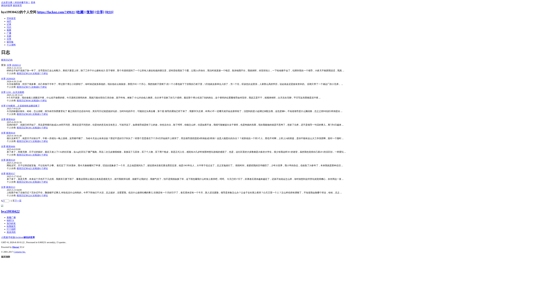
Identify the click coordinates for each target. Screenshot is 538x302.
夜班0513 (10, 187)
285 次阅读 (33, 114)
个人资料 (11, 45)
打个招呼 (11, 229)
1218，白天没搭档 (15, 92)
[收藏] (80, 12)
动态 (9, 21)
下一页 (18, 201)
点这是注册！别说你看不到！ (15, 2)
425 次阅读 (33, 168)
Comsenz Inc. (20, 252)
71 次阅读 (33, 87)
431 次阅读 (33, 155)
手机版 (11, 237)
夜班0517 (10, 173)
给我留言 (11, 226)
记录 (9, 24)
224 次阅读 (33, 195)
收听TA (10, 220)
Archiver (19, 237)
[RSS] (109, 12)
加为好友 (11, 223)
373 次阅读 (33, 141)
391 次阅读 (33, 128)
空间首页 (11, 18)
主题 (9, 36)
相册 (9, 30)
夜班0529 (10, 160)
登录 (33, 2)
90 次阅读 (33, 100)
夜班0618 (10, 133)
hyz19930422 (10, 211)
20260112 (16, 65)
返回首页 (17, 5)
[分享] (99, 12)
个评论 (44, 73)
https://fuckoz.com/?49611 (56, 12)
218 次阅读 (33, 73)
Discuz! (15, 247)
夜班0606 (10, 146)
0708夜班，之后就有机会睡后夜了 (23, 106)
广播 (9, 33)
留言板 (10, 42)
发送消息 (11, 232)
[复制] (89, 12)
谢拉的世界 (6, 5)
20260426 (10, 78)
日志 (9, 27)
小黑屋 (4, 237)
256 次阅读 (33, 182)
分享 (9, 39)
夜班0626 (10, 119)
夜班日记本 (6, 60)
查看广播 (11, 217)
